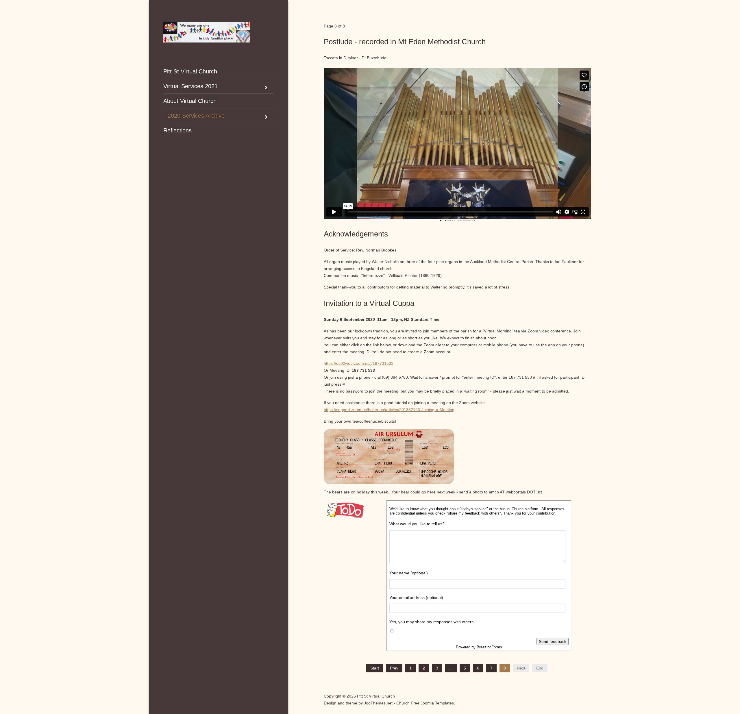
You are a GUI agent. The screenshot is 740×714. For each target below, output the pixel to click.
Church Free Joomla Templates (425, 703)
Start (374, 668)
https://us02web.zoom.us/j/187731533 (358, 363)
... (451, 668)
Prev (394, 668)
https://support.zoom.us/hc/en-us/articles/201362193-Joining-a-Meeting (389, 409)
